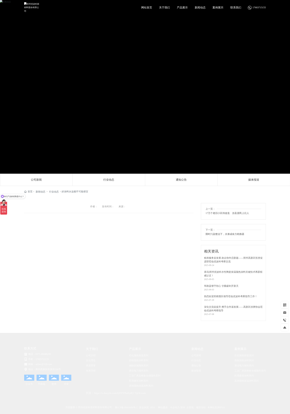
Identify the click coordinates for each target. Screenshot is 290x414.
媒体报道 (253, 179)
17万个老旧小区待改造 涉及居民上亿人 (227, 213)
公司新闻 (36, 179)
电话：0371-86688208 (39, 354)
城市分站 (201, 407)
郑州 (182, 407)
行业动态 (108, 179)
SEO (152, 407)
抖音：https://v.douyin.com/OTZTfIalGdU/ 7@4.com (116, 393)
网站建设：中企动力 (169, 407)
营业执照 (144, 407)
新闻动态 (40, 191)
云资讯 (190, 407)
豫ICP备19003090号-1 (126, 407)
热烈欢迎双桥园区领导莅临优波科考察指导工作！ (230, 296)
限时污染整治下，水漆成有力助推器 (225, 234)
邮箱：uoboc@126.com (40, 364)
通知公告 (181, 179)
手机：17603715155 (38, 359)
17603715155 (259, 7)
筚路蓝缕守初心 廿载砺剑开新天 (221, 286)
